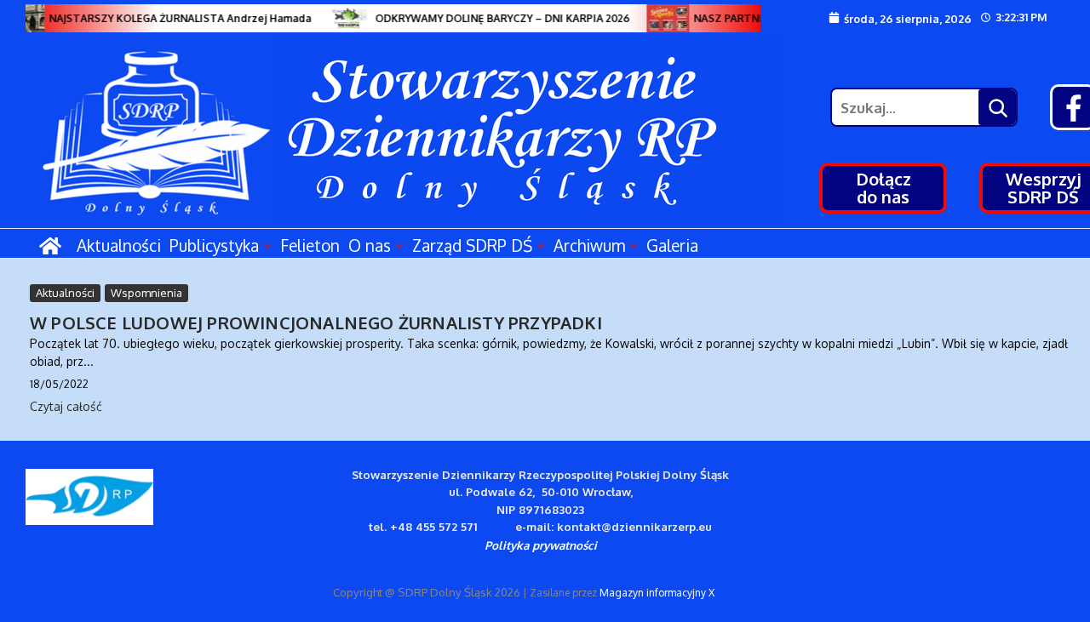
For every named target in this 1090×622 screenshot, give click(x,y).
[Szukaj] (997, 107)
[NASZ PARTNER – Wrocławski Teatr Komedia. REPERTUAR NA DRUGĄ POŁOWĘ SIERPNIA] (664, 18)
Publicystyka (214, 245)
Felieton (310, 245)
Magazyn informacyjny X (657, 592)
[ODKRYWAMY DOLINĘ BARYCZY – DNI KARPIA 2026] (345, 18)
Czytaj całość (66, 406)
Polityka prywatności (541, 545)
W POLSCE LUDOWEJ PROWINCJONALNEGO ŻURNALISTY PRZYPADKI (316, 322)
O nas (369, 245)
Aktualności (119, 245)
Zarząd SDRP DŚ (472, 245)
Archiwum (589, 245)
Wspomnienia (146, 293)
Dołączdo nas (883, 188)
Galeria (672, 245)
